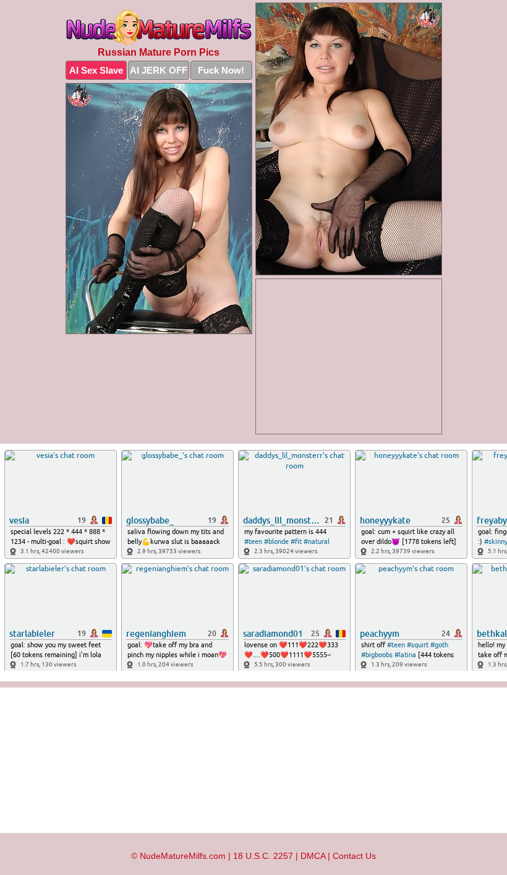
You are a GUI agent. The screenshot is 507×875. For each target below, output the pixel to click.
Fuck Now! (221, 70)
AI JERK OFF (158, 70)
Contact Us (354, 856)
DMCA (312, 856)
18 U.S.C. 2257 (263, 856)
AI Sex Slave (96, 70)
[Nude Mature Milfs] (159, 27)
